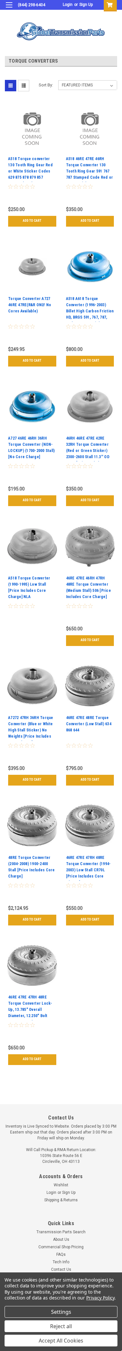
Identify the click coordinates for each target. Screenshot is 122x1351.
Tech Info (61, 1262)
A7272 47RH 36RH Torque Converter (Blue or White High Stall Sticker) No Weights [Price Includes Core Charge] (30, 728)
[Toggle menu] (9, 9)
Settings (61, 1311)
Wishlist (61, 1185)
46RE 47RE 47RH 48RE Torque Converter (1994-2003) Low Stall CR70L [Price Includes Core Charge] (88, 868)
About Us (61, 1239)
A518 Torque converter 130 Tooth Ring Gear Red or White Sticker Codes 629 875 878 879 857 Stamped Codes (30, 169)
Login (68, 4)
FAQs (61, 1254)
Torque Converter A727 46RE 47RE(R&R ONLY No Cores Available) (29, 304)
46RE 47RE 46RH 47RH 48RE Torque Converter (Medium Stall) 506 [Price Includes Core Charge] (88, 587)
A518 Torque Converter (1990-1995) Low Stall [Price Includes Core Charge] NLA (29, 587)
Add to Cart (32, 220)
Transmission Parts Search (61, 1232)
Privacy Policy (100, 1298)
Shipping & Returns (61, 1200)
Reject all (61, 1326)
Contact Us (61, 1269)
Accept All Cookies (61, 1340)
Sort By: (46, 85)
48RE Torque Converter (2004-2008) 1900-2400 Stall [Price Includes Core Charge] (31, 866)
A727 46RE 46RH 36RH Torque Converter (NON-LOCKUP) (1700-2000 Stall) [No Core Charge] (31, 447)
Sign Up (86, 4)
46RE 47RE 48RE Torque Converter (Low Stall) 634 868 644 (88, 723)
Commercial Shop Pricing (61, 1247)
